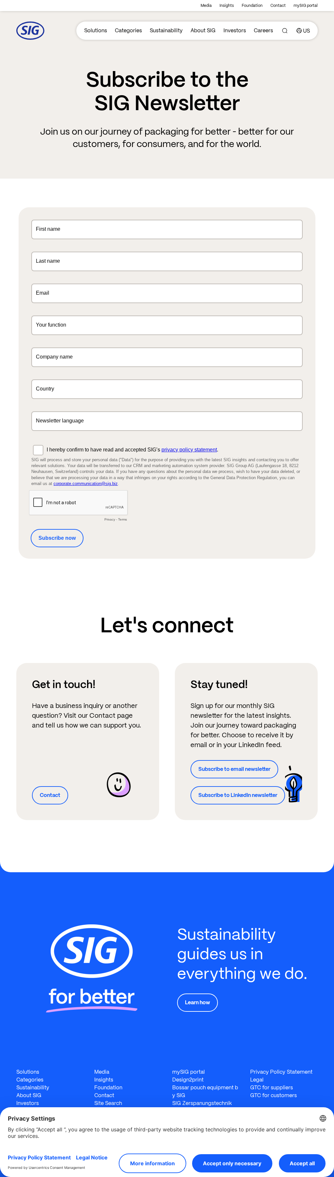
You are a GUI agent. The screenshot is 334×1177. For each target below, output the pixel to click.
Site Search (108, 1103)
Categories (128, 30)
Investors (234, 30)
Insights (227, 5)
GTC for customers (273, 1095)
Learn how (197, 1002)
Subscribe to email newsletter (234, 769)
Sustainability (166, 30)
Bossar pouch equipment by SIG (205, 1091)
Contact (278, 5)
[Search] (285, 30)
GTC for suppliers (271, 1087)
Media (206, 5)
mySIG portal (306, 5)
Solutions (95, 30)
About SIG (203, 30)
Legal (257, 1079)
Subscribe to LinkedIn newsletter (237, 795)
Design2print (188, 1079)
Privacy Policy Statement (281, 1071)
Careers (263, 30)
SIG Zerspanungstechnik (202, 1103)
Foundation (252, 5)
